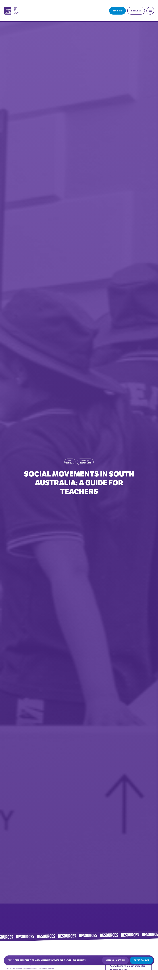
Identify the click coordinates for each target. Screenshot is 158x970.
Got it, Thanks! (141, 960)
